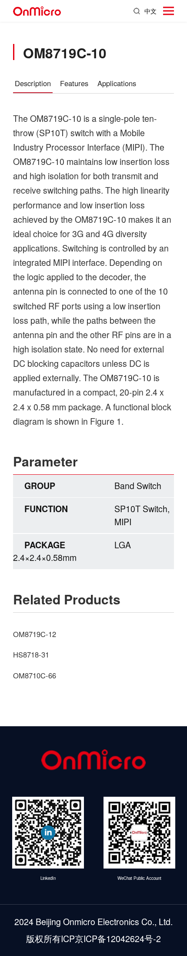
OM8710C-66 (34, 675)
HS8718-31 (31, 654)
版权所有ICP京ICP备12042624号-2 (93, 939)
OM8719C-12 (34, 634)
